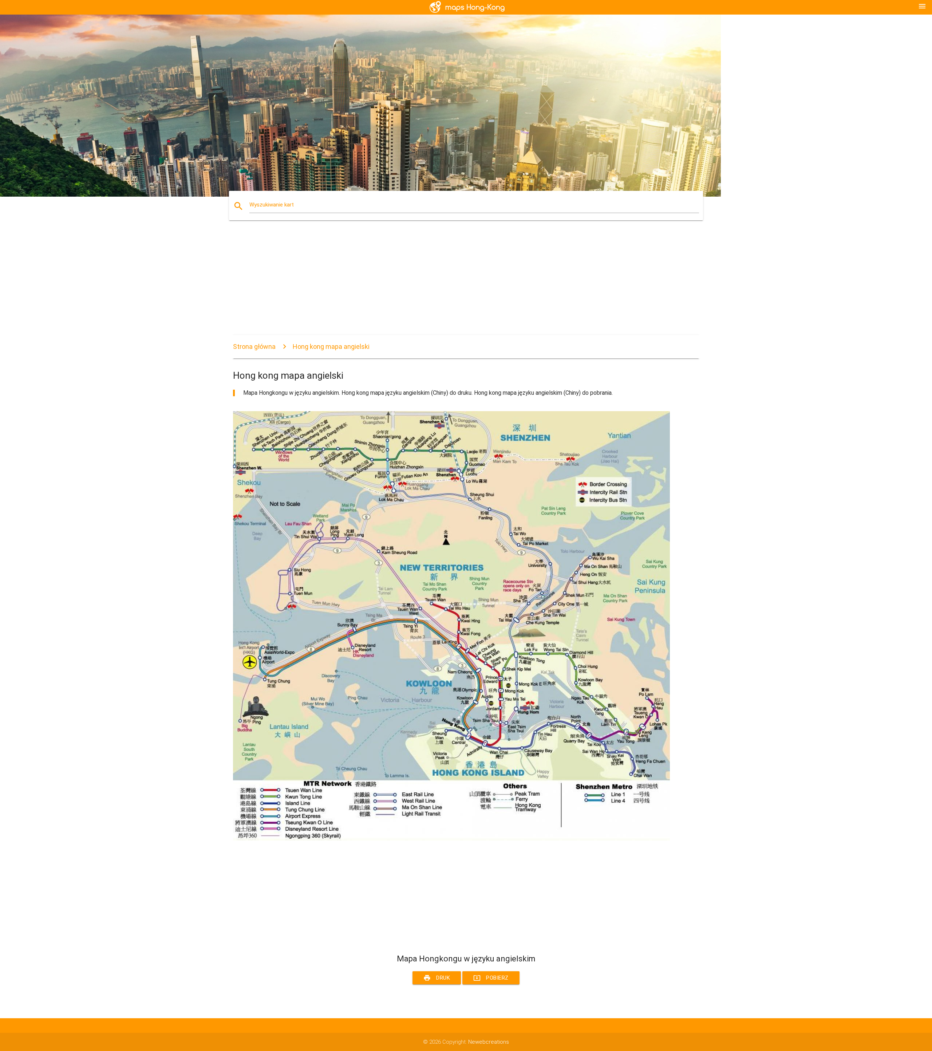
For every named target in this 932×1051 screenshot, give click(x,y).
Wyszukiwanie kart (271, 204)
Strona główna (254, 346)
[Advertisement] (451, 284)
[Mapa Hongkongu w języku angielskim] (451, 838)
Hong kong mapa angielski (331, 346)
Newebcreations (488, 1042)
